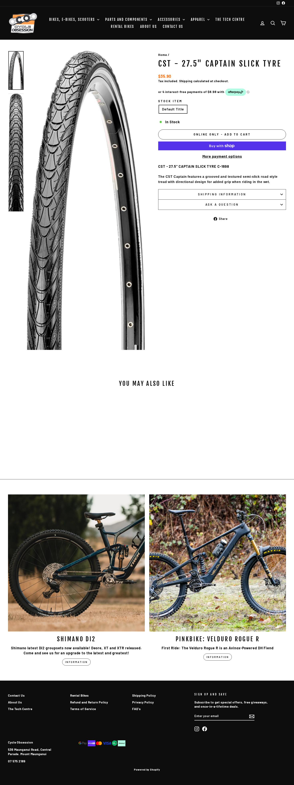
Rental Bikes (122, 26)
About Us (148, 26)
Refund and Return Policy (89, 702)
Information (76, 662)
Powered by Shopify (147, 769)
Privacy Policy (143, 702)
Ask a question (222, 204)
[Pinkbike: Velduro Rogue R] (217, 562)
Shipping (186, 81)
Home (162, 55)
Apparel (198, 19)
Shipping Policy (144, 695)
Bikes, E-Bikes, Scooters (72, 19)
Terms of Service (83, 709)
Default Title (173, 109)
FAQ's (136, 709)
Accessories (170, 19)
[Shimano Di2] (76, 562)
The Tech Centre (230, 19)
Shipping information (222, 194)
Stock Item (170, 101)
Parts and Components (127, 19)
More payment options (222, 156)
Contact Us (173, 26)
